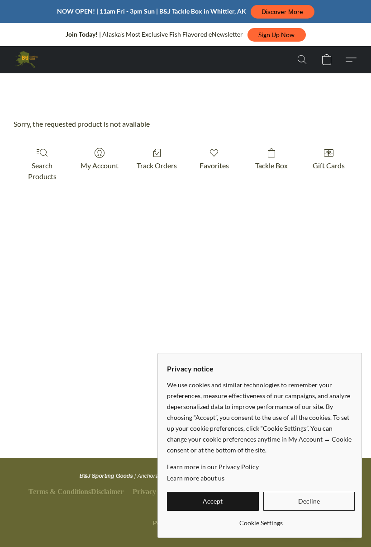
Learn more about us (195, 478)
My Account (100, 165)
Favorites (214, 165)
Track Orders (157, 165)
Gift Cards (329, 165)
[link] (261, 519)
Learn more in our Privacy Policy (213, 467)
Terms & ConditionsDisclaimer (76, 491)
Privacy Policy (154, 491)
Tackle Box (271, 165)
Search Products (42, 171)
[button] (282, 12)
